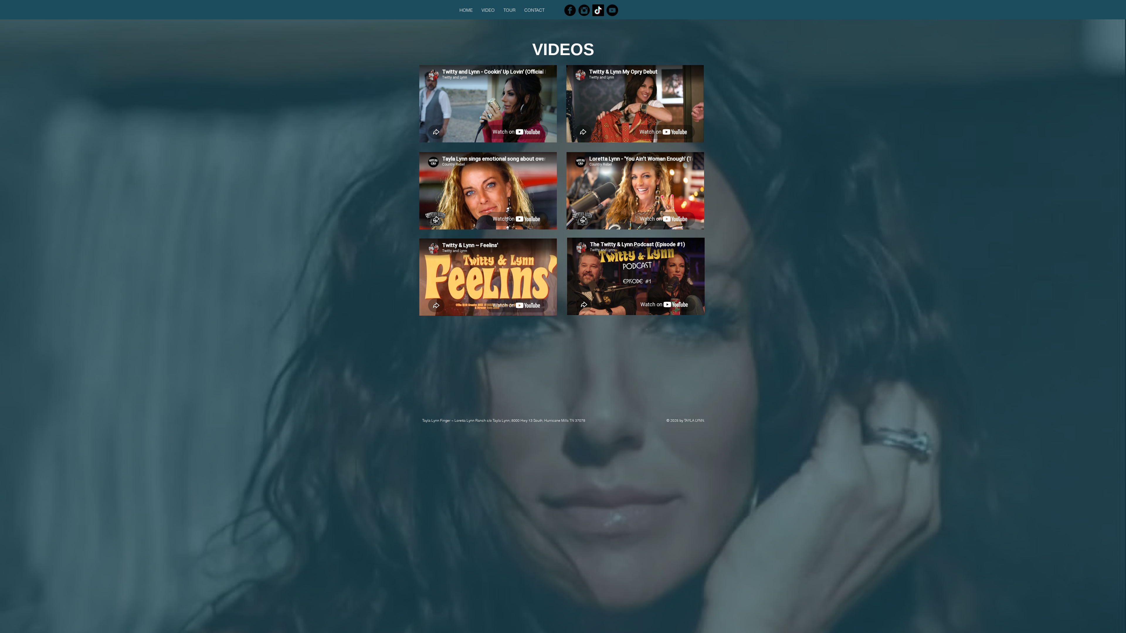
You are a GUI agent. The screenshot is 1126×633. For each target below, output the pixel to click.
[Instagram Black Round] (584, 10)
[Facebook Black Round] (570, 10)
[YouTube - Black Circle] (612, 10)
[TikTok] (598, 10)
